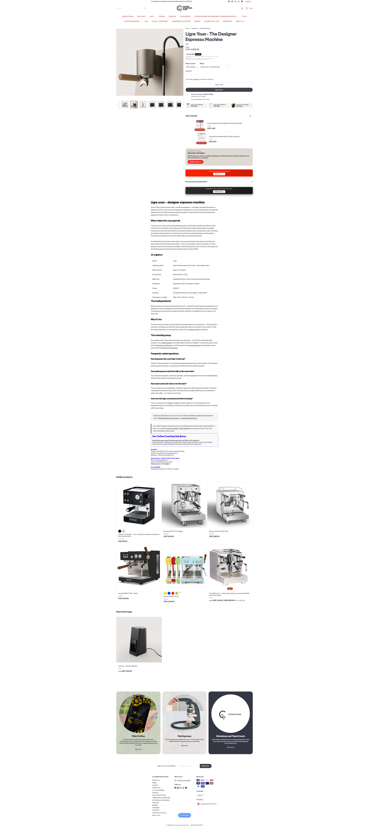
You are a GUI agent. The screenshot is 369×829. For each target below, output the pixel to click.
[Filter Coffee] (138, 713)
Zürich (177, 403)
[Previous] (117, 104)
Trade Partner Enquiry (159, 813)
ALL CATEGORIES (158, 790)
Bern (170, 403)
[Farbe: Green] (176, 593)
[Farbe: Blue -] (169, 593)
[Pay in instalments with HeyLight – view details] (202, 54)
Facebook (162, 469)
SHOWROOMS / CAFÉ (211, 21)
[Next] (182, 104)
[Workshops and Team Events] (230, 713)
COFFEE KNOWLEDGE (131, 21)
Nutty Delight (184, 428)
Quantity (189, 71)
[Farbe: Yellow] (165, 593)
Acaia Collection (195, 345)
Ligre (129, 611)
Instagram (154, 469)
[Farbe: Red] (172, 593)
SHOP (152, 16)
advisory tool (193, 329)
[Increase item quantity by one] (195, 75)
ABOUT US (240, 21)
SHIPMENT (156, 808)
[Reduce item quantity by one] (188, 75)
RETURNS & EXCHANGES (161, 800)
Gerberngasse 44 (161, 460)
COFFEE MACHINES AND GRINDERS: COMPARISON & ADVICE (215, 16)
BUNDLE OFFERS (127, 16)
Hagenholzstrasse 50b (164, 462)
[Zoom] (149, 62)
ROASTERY (172, 16)
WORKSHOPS (227, 21)
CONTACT (156, 810)
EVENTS (155, 785)
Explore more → (195, 162)
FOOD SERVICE (185, 16)
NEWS (154, 783)
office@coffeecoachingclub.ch (169, 418)
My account (156, 815)
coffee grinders (166, 343)
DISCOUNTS (141, 16)
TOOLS (244, 16)
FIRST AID (155, 803)
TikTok (169, 469)
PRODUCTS (156, 788)
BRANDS (197, 21)
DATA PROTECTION (159, 795)
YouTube (176, 469)
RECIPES (162, 16)
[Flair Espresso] (184, 713)
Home (187, 28)
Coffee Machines (205, 28)
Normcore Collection (164, 345)
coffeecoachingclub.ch (189, 418)
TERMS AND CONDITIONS (161, 798)
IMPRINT (155, 805)
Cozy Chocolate (172, 428)
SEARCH (155, 793)
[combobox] (131, 8)
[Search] (144, 8)
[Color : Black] (119, 531)
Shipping (196, 79)
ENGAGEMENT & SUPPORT (181, 21)
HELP (146, 21)
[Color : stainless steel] (123, 531)
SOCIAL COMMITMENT (160, 21)
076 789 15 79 (162, 451)
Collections (194, 28)
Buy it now (219, 90)
